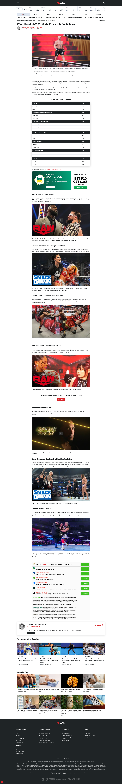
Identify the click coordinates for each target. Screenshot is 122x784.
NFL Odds (18, 748)
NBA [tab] (74, 14)
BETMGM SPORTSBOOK (41, 563)
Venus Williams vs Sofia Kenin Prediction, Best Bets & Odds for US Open (71, 660)
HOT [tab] (24, 15)
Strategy (86, 737)
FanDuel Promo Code (43, 738)
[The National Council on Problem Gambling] (76, 779)
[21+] (43, 779)
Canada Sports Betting (67, 735)
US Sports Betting (65, 733)
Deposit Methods (65, 740)
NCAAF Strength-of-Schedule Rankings (94, 17)
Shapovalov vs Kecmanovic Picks (53, 17)
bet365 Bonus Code (43, 735)
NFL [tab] (49, 14)
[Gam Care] (47, 779)
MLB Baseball (88, 656)
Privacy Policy (57, 758)
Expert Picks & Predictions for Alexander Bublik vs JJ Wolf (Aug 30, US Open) (49, 660)
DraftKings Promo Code (44, 737)
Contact (17, 733)
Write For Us (18, 740)
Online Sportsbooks (66, 732)
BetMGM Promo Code (44, 732)
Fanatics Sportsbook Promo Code (46, 742)
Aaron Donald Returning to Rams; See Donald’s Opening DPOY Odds (27, 659)
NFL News (21, 656)
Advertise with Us (20, 737)
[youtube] (100, 625)
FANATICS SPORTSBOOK (41, 592)
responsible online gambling (52, 769)
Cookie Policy (69, 758)
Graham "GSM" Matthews (28, 27)
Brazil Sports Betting (66, 737)
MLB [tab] (36, 14)
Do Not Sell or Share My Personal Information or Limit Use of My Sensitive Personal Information (61, 776)
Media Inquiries (19, 742)
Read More (61, 399)
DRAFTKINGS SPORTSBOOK (42, 577)
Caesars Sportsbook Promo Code (46, 740)
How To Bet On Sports (90, 735)
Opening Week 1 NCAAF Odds (35, 17)
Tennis (42, 656)
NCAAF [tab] (61, 14)
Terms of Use (63, 758)
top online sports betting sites (53, 169)
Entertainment (28, 20)
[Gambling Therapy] (52, 779)
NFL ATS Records (19, 753)
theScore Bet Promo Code (44, 733)
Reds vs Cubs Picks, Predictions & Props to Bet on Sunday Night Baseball (94, 659)
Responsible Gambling (21, 738)
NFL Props (18, 749)
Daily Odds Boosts (21, 17)
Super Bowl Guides (89, 732)
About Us (18, 732)
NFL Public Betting (20, 751)
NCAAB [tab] (99, 14)
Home (18, 20)
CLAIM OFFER (80, 187)
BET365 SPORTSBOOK (41, 567)
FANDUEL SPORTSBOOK (41, 582)
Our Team (18, 735)
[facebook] (98, 625)
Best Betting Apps (66, 738)
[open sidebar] (18, 3)
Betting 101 (87, 733)
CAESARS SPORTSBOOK (41, 587)
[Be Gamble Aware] (61, 779)
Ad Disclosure (102, 20)
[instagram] (102, 625)
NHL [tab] (87, 14)
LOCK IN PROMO (51, 187)
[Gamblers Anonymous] (69, 779)
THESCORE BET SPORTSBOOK (42, 572)
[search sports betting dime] (104, 2)
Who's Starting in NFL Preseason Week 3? (73, 17)
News (22, 20)
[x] (96, 625)
